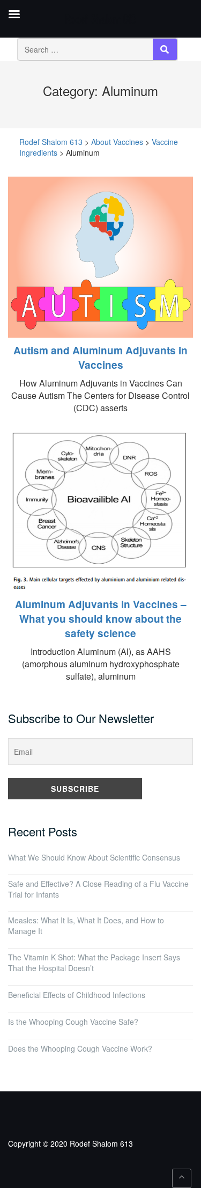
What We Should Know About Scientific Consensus (94, 857)
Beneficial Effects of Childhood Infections (76, 994)
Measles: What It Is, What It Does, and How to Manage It (86, 925)
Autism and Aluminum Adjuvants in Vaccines (100, 357)
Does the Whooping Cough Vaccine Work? (80, 1048)
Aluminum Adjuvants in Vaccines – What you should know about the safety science (101, 618)
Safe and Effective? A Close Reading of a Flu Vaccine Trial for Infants (98, 889)
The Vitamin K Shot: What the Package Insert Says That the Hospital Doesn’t (94, 962)
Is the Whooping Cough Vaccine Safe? (73, 1021)
